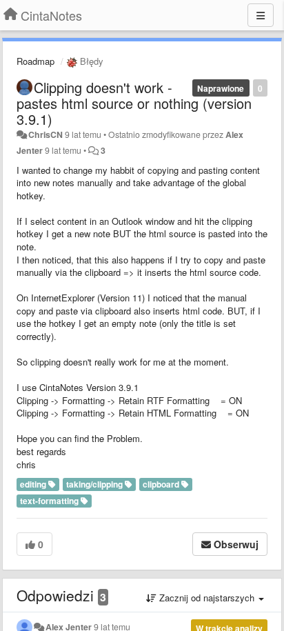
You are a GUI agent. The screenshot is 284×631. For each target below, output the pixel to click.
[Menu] (260, 15)
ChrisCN (45, 134)
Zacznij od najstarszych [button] (206, 597)
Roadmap (35, 61)
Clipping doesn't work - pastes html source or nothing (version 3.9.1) (134, 103)
